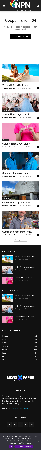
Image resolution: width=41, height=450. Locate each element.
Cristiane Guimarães (9, 88)
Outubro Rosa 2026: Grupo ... (17, 143)
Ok (11, 446)
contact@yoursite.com (19, 408)
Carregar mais (19, 240)
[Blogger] (9, 424)
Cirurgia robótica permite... (16, 173)
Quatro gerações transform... (17, 231)
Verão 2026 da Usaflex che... (17, 85)
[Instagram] (26, 424)
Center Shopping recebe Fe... (17, 202)
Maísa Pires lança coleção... (17, 114)
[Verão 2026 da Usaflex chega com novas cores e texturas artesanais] (20, 73)
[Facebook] (15, 424)
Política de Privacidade (23, 446)
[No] (38, 442)
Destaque (6, 81)
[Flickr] (20, 424)
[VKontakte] (31, 424)
